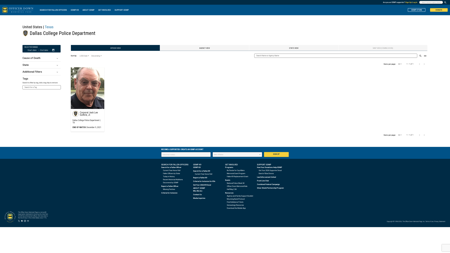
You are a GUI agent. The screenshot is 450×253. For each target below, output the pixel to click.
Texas (49, 27)
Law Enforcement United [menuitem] (266, 177)
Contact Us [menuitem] (197, 194)
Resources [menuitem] (229, 193)
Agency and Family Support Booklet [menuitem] (240, 196)
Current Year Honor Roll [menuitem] (171, 170)
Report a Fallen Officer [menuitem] (169, 186)
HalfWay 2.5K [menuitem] (232, 189)
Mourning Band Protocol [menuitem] (236, 199)
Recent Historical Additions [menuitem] (173, 179)
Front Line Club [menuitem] (263, 181)
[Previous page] (419, 64)
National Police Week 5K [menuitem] (235, 183)
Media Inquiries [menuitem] (199, 198)
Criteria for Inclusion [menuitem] (169, 193)
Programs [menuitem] (229, 167)
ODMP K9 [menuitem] (197, 167)
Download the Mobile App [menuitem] (236, 208)
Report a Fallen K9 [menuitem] (200, 178)
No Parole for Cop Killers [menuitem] (236, 170)
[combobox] (42, 87)
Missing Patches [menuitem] (169, 189)
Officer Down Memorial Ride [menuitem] (237, 186)
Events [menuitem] (227, 180)
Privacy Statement (439, 221)
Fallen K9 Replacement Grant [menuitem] (237, 176)
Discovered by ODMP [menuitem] (170, 183)
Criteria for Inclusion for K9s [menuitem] (204, 181)
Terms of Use (429, 221)
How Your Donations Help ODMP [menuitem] (269, 167)
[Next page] (424, 64)
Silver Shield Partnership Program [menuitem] (270, 188)
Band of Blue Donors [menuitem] (266, 173)
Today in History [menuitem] (169, 176)
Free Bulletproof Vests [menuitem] (235, 202)
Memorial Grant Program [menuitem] (236, 173)
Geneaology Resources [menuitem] (235, 205)
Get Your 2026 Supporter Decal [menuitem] (270, 170)
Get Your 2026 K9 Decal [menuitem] (202, 185)
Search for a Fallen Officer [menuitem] (171, 167)
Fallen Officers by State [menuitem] (171, 173)
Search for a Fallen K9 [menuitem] (201, 171)
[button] (41, 58)
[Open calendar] (53, 50)
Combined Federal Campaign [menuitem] (268, 184)
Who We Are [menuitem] (197, 191)
